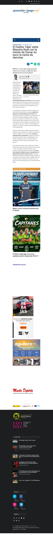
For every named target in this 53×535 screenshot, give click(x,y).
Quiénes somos (25, 526)
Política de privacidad (30, 527)
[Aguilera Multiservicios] (26, 352)
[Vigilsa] (26, 317)
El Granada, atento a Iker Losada (27, 440)
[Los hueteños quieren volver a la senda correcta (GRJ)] (31, 87)
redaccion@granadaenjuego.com (19, 527)
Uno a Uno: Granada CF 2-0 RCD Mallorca (29, 480)
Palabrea (24, 529)
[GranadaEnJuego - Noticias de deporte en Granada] (26, 10)
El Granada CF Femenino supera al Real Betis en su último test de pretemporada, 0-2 (29, 456)
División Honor (17, 44)
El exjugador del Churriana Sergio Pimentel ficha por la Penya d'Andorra (28, 462)
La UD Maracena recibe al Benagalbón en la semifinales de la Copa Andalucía (29, 471)
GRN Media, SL (18, 526)
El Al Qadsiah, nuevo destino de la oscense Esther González (27, 446)
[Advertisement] (30, 24)
